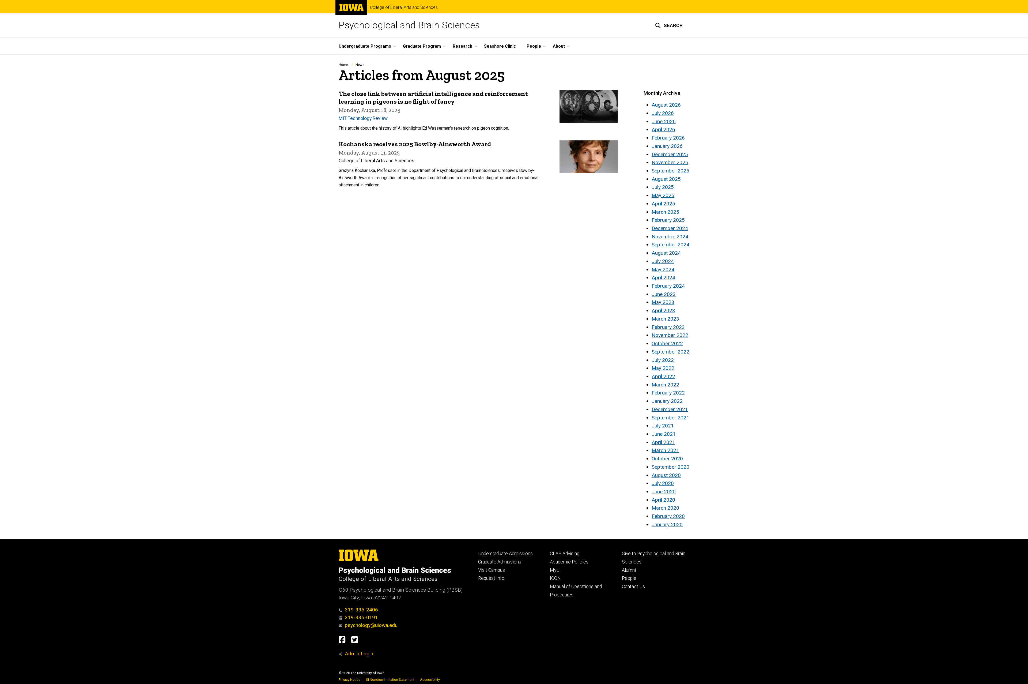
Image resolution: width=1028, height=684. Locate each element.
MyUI (555, 570)
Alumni (629, 570)
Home (343, 65)
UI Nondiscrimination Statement (390, 680)
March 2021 (665, 450)
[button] (668, 25)
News (360, 65)
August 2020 (666, 475)
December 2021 (670, 409)
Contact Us (633, 586)
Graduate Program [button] (422, 46)
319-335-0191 (361, 617)
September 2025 (670, 171)
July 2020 (663, 483)
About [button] (559, 46)
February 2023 (668, 327)
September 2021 (670, 418)
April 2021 (663, 442)
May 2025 (663, 195)
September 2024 (670, 245)
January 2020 (667, 524)
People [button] (534, 46)
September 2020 (670, 467)
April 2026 (663, 129)
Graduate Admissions (499, 562)
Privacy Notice (349, 680)
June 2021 (664, 434)
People (629, 578)
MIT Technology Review (363, 118)
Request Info (491, 578)
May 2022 (663, 368)
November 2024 (670, 237)
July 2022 (663, 360)
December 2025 (670, 154)
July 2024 (663, 261)
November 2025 (670, 162)
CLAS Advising (564, 553)
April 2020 (663, 500)
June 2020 (664, 491)
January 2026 (667, 146)
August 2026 (666, 105)
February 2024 (668, 286)
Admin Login (359, 654)
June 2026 (664, 121)
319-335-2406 (361, 610)
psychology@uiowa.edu (371, 625)
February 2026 (668, 138)
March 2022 (665, 385)
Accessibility (430, 680)
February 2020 (668, 516)
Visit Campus (491, 570)
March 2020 (665, 508)
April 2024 (663, 278)
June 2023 (664, 294)
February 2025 (668, 220)
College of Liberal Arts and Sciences (404, 7)
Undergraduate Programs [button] (365, 46)
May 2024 (663, 269)
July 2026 (663, 113)
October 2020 (667, 459)
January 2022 (667, 401)
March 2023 (665, 319)
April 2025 (663, 204)
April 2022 (663, 376)
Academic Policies (569, 562)
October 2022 (667, 343)
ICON (555, 578)
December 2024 (670, 228)
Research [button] (462, 46)
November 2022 (670, 335)
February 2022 (668, 393)
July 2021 (663, 426)
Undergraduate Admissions (505, 553)
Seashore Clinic (500, 46)
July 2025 (663, 187)
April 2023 (663, 310)
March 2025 (665, 212)
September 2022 (670, 352)
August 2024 (666, 253)
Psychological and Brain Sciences (409, 25)
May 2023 (663, 302)
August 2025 (666, 179)
